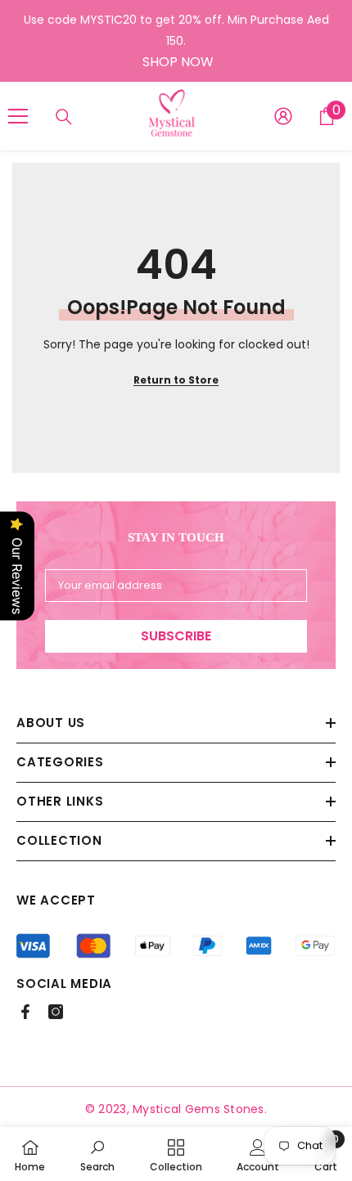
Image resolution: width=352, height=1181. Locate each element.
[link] (97, 1154)
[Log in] (283, 116)
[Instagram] (56, 1012)
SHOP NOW (178, 61)
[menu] (18, 116)
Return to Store (176, 380)
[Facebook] (25, 1012)
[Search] (64, 117)
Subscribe (176, 635)
